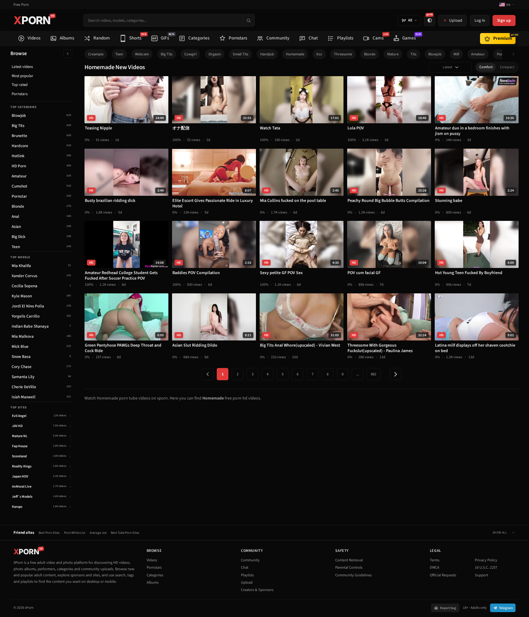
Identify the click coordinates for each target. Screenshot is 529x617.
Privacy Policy (486, 560)
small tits (240, 54)
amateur (478, 54)
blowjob (434, 54)
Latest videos (22, 66)
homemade (295, 54)
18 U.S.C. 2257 (486, 567)
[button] (515, 54)
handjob (267, 54)
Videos (152, 560)
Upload (247, 582)
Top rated (20, 84)
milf (456, 54)
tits (413, 54)
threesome (343, 54)
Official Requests (443, 575)
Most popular (22, 76)
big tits (166, 54)
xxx (319, 54)
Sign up (504, 20)
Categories (155, 575)
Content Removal (349, 560)
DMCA (434, 567)
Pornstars (20, 94)
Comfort (486, 67)
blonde (369, 54)
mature (393, 54)
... (357, 374)
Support (481, 575)
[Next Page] (395, 374)
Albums (153, 582)
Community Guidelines (353, 575)
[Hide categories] (67, 53)
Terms (434, 560)
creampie (95, 54)
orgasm (214, 54)
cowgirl (190, 54)
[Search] (248, 20)
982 (373, 374)
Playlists (247, 575)
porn (501, 54)
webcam (142, 54)
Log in (480, 20)
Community (250, 560)
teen (119, 54)
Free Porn (21, 5)
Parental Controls (348, 567)
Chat (244, 567)
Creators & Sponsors (257, 590)
